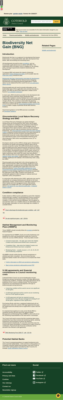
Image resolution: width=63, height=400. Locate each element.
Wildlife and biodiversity (32, 35)
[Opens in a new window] (1, 10)
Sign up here (23, 31)
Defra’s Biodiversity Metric (17, 74)
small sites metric (7, 75)
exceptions (26, 63)
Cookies (5, 379)
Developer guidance (10, 111)
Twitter (38, 372)
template (29, 230)
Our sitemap (7, 383)
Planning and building (15, 35)
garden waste (18, 13)
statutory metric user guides (10, 156)
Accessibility (7, 372)
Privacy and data (8, 376)
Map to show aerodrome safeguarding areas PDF (20, 265)
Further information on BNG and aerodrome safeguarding (22, 262)
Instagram (40, 382)
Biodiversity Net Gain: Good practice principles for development (20, 78)
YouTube (39, 378)
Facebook (40, 375)
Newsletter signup (9, 390)
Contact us (6, 386)
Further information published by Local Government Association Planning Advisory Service (19, 168)
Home (4, 35)
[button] (58, 395)
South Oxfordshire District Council (17, 348)
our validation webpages (15, 92)
